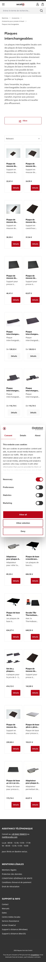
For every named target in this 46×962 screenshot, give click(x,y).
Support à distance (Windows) (14, 929)
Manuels (5, 908)
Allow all (23, 514)
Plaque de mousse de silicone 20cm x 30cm (32, 221)
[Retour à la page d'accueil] (20, 4)
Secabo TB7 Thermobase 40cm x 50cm (31, 614)
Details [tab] (23, 435)
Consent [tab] (8, 435)
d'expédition (35, 955)
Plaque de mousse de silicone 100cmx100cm (12, 726)
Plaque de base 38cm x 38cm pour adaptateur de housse (32, 726)
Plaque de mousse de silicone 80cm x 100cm (32, 670)
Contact (5, 904)
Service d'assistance (10, 921)
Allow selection (23, 523)
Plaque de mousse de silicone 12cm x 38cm (13, 221)
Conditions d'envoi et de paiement (16, 882)
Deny (23, 531)
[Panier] (42, 4)
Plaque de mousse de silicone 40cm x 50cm (32, 277)
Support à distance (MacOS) (14, 933)
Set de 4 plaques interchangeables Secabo (13, 670)
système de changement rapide (21, 63)
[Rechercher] (41, 11)
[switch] (39, 487)
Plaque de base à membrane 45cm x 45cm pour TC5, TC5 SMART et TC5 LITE (32, 558)
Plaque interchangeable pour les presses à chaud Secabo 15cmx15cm (13, 389)
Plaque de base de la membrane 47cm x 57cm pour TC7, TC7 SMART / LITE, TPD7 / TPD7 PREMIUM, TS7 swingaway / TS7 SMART (13, 614)
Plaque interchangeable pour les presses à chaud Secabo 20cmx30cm (32, 333)
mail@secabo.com (9, 837)
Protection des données (12, 874)
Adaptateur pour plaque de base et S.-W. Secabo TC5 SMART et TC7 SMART (13, 558)
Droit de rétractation (10, 886)
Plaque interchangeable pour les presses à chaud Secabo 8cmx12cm (32, 389)
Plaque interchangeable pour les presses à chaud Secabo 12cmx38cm (13, 333)
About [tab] (38, 435)
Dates (4, 913)
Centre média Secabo (11, 917)
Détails (16, 188)
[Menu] (3, 4)
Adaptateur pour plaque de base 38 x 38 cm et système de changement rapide (32, 782)
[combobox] (18, 11)
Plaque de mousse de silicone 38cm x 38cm (13, 277)
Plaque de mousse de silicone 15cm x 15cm (32, 165)
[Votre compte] (37, 4)
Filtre (24, 120)
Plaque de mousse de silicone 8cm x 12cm (12, 165)
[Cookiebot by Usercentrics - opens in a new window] (32, 428)
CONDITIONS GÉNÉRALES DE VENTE (17, 878)
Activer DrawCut (9, 925)
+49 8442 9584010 (19, 834)
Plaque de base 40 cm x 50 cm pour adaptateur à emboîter (13, 782)
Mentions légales (9, 870)
